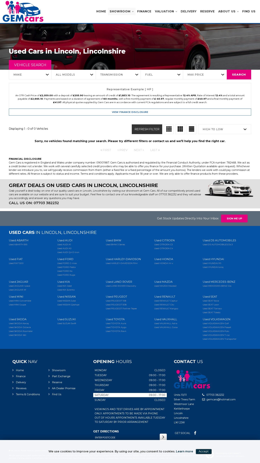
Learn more (184, 451)
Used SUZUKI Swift (66, 323)
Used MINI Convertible (20, 300)
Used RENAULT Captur (166, 300)
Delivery (189, 11)
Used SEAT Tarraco (212, 308)
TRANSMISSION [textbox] (111, 74)
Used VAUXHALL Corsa (166, 327)
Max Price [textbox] (195, 74)
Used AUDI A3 (64, 248)
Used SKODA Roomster (21, 331)
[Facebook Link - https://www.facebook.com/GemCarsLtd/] (195, 433)
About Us (227, 11)
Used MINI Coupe (17, 304)
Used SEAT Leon (211, 304)
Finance (144, 11)
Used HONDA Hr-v (163, 263)
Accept (204, 451)
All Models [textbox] (65, 74)
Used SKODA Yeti (17, 335)
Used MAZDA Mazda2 (165, 285)
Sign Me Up (234, 218)
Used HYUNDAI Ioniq (213, 267)
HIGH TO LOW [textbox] (213, 129)
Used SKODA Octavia (20, 327)
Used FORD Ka (64, 271)
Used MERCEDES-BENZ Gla (217, 285)
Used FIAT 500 (16, 263)
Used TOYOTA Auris (116, 323)
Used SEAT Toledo (211, 312)
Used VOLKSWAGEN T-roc (216, 335)
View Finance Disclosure (130, 112)
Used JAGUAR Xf (17, 289)
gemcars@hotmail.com (221, 399)
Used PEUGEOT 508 (116, 304)
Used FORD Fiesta (66, 267)
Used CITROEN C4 (163, 248)
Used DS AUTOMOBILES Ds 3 (218, 244)
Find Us (249, 11)
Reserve (207, 11)
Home (101, 11)
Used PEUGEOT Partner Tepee (121, 308)
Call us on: (34, 203)
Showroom (120, 11)
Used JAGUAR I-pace (19, 285)
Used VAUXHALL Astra (165, 323)
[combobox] (30, 74)
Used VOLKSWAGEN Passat (217, 327)
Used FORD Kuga (66, 275)
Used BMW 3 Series (115, 244)
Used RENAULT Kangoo (166, 308)
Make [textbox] (17, 74)
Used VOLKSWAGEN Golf (216, 323)
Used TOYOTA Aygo (116, 327)
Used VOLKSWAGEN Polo (216, 331)
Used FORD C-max (67, 263)
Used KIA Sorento (66, 289)
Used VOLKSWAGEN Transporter (219, 339)
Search (239, 74)
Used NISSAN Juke (66, 300)
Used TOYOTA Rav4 (116, 331)
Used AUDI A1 (64, 244)
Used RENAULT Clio (164, 304)
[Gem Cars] (23, 11)
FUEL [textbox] (149, 74)
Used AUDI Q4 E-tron (68, 252)
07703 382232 (168, 194)
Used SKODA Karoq (19, 323)
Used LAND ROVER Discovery (121, 285)
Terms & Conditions (28, 394)
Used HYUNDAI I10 (212, 263)
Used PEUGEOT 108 (116, 300)
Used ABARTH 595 (18, 244)
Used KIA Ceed (64, 285)
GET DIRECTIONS (106, 431)
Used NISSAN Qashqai (68, 304)
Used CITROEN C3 (163, 244)
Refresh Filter (147, 129)
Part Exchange (61, 376)
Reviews (21, 388)
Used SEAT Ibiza (211, 300)
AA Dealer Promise (64, 388)
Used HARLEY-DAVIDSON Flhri (122, 263)
